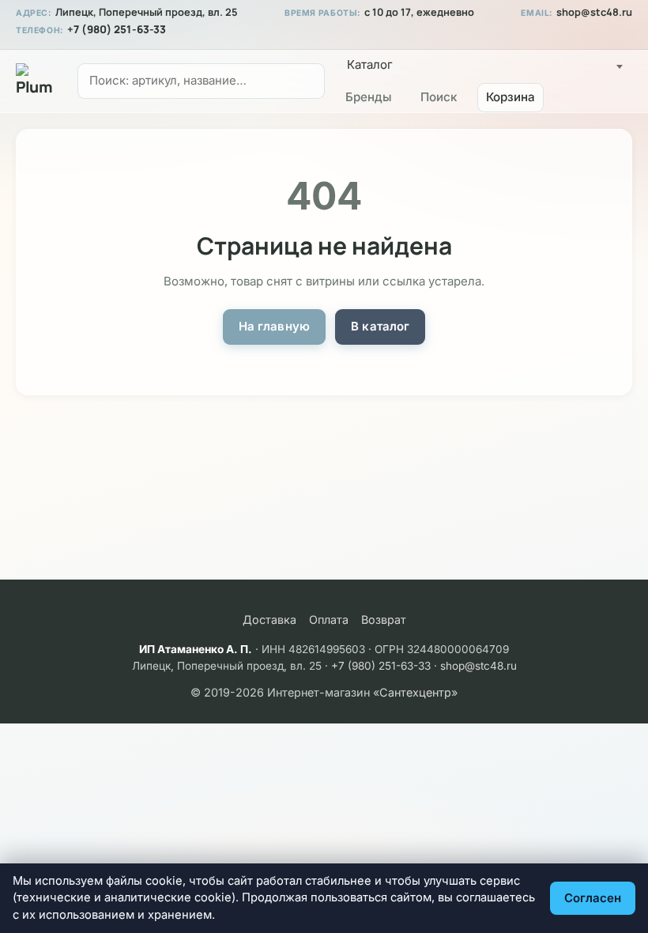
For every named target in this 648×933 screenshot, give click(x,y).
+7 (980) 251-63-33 (116, 29)
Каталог (370, 64)
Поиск (438, 96)
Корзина (510, 96)
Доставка (269, 619)
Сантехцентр (415, 692)
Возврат (383, 619)
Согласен (592, 897)
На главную (275, 326)
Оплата (328, 619)
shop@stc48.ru (594, 12)
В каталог (380, 326)
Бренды (368, 96)
